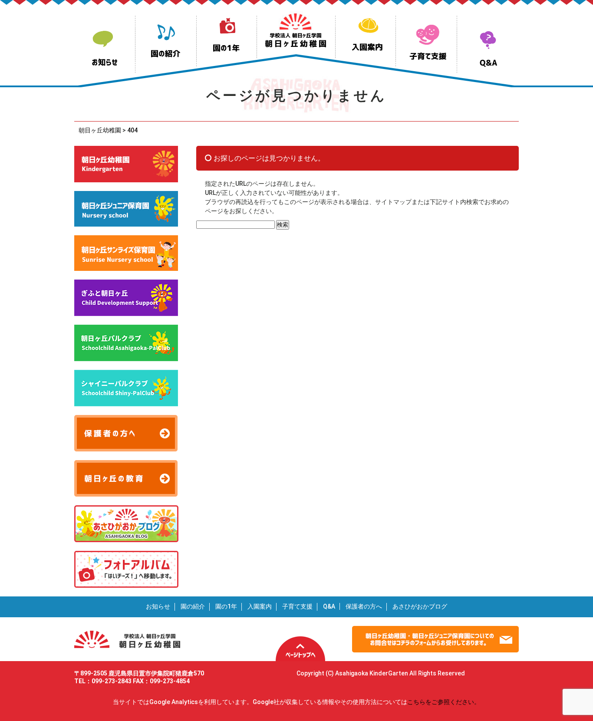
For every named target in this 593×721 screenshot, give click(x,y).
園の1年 (226, 606)
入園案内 (259, 606)
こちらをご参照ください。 (443, 701)
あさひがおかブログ (419, 606)
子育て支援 (297, 606)
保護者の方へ (364, 606)
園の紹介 (193, 606)
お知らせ (158, 606)
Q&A (329, 606)
